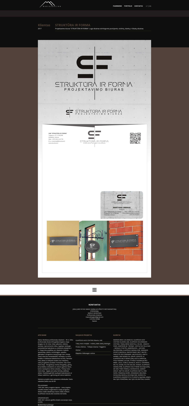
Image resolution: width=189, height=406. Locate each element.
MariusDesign (48, 405)
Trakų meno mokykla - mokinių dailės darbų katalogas (93, 344)
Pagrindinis (117, 6)
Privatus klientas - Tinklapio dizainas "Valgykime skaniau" (91, 348)
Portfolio (128, 6)
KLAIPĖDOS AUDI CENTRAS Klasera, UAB (89, 340)
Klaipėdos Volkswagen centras (85, 353)
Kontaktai (138, 6)
